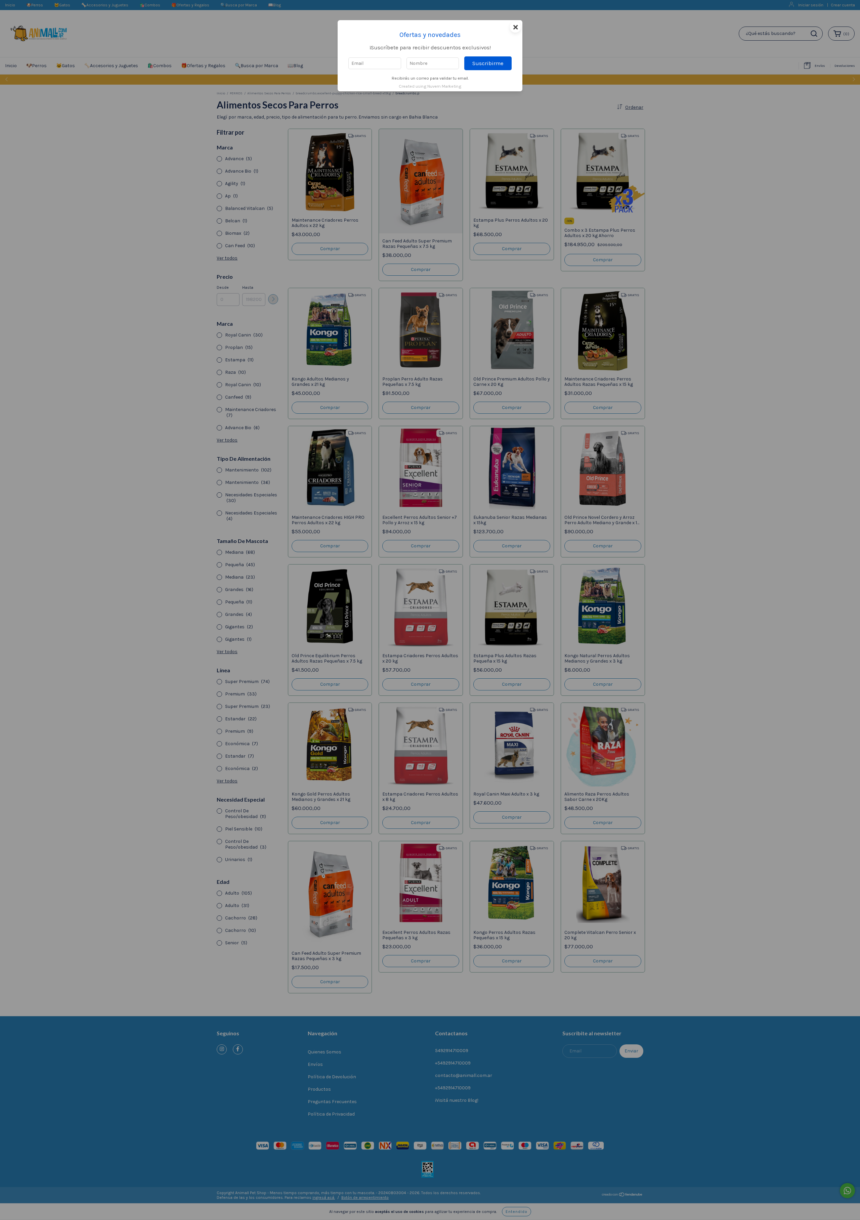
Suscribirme (488, 63)
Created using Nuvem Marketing (430, 86)
